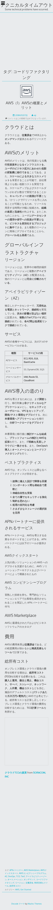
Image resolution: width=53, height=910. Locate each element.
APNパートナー (16, 870)
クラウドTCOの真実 (16, 772)
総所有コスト (15, 886)
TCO (18, 876)
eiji (35, 115)
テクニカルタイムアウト (26, 5)
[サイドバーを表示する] (3, 3)
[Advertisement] (26, 40)
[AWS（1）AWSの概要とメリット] (26, 92)
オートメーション (15, 879)
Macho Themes (35, 903)
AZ (6, 876)
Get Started (25, 889)
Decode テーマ (18, 903)
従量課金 (29, 883)
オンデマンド (29, 879)
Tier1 (23, 876)
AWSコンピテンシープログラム (32, 873)
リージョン (20, 883)
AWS (17, 889)
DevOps (11, 876)
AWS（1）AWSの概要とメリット (26, 105)
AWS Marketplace (32, 870)
